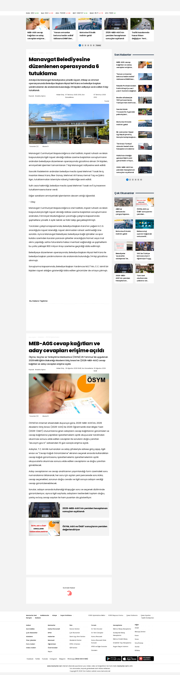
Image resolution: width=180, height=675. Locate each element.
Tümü (98, 45)
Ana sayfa (32, 53)
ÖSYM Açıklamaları (52, 337)
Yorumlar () (33, 146)
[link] (134, 65)
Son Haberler (122, 54)
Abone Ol (45, 146)
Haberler (41, 53)
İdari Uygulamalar (52, 581)
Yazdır (106, 101)
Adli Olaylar (50, 53)
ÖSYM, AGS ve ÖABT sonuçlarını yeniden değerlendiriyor (84, 528)
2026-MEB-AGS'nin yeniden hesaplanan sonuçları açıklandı (85, 510)
